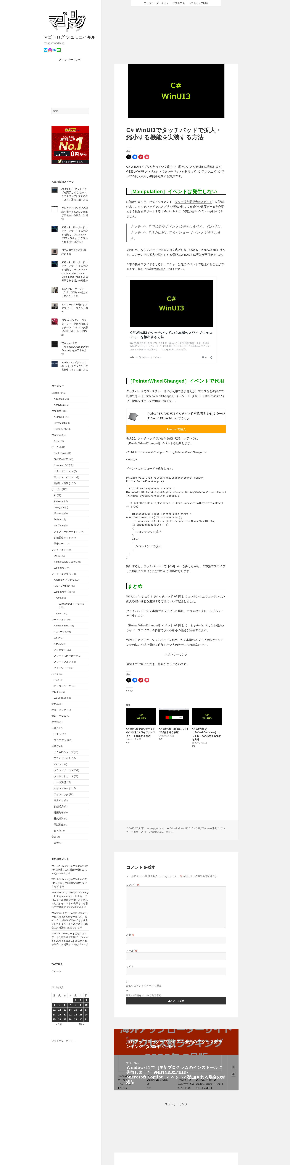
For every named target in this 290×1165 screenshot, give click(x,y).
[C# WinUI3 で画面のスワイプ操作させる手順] (174, 716)
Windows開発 (61, 592)
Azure (57, 441)
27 (65, 1019)
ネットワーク (61, 668)
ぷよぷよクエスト (63, 471)
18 (54, 1014)
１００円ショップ (63, 752)
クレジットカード (63, 776)
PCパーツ (59, 631)
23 (80, 1014)
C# (58, 598)
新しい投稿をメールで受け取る (143, 995)
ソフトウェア (59, 549)
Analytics (59, 405)
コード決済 (60, 782)
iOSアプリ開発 (62, 586)
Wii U (57, 637)
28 (70, 1019)
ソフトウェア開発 (61, 573)
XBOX (57, 643)
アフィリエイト (62, 758)
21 (70, 1014)
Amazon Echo (61, 625)
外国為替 (59, 812)
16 (80, 1010)
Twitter (57, 519)
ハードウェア (59, 619)
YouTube (59, 525)
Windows (56, 435)
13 (65, 1010)
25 (54, 1019)
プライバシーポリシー (64, 1041)
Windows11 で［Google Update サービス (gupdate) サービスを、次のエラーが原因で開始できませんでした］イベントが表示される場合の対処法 (70, 899)
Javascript (59, 423)
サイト (130, 966)
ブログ (55, 692)
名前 (130, 935)
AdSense (59, 399)
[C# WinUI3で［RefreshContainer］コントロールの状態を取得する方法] (207, 716)
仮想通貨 (59, 806)
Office (57, 555)
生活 (54, 746)
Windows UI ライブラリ (71, 604)
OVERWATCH (62, 459)
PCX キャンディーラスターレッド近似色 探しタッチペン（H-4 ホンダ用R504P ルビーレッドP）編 (75, 327)
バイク (55, 674)
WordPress (60, 698)
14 (70, 1010)
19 (59, 1014)
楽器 (56, 842)
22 (75, 1014)
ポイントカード (62, 788)
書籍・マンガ (59, 716)
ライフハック (61, 794)
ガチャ (57, 734)
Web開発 (56, 411)
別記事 (159, 269)
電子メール (60, 543)
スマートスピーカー (65, 655)
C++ (58, 613)
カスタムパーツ (62, 686)
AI (55, 495)
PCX (56, 680)
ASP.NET (59, 417)
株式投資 (59, 818)
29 (75, 1019)
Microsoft (59, 513)
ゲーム (55, 447)
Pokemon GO (61, 465)
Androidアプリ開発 (64, 580)
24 (86, 1014)
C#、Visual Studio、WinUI (158, 832)
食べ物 (57, 830)
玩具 (54, 728)
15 (75, 1010)
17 (86, 1010)
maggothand (157, 828)
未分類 (55, 722)
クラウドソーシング (65, 770)
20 (65, 1014)
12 (59, 1010)
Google (55, 393)
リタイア (59, 800)
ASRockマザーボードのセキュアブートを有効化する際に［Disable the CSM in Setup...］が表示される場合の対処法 (74, 234)
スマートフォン (62, 662)
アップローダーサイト (66, 531)
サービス (56, 489)
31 (86, 1019)
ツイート (56, 971)
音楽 (54, 836)
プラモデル (60, 740)
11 (54, 1010)
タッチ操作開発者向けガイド (193, 201)
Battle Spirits (61, 453)
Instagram (59, 507)
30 (80, 1019)
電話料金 (59, 824)
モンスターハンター (65, 477)
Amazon (58, 501)
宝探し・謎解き (62, 483)
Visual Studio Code (64, 561)
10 (86, 1005)
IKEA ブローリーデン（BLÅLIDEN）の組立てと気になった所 (74, 292)
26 (59, 1019)
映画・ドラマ (59, 710)
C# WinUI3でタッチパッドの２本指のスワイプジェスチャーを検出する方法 (140, 732)
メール (131, 950)
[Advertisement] (70, 85)
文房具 (55, 704)
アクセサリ (60, 649)
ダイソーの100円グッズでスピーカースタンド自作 (74, 308)
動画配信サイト (62, 537)
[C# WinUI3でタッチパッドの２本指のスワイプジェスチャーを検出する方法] (141, 716)
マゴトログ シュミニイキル (70, 37)
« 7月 (59, 1024)
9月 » (81, 1024)
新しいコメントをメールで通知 (143, 985)
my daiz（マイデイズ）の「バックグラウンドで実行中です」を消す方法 (74, 366)
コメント (133, 884)
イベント (59, 764)
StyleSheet (60, 429)
